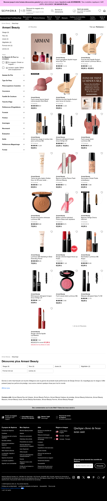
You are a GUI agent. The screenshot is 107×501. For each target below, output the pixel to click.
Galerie (22, 433)
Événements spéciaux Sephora (8, 444)
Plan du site (51, 486)
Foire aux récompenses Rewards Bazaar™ (26, 455)
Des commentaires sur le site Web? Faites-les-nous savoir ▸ (53, 408)
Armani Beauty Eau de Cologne (22, 397)
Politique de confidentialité (9, 486)
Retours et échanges (44, 435)
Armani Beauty (6, 23)
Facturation (41, 445)
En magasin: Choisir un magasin (16, 63)
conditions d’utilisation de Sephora (28, 486)
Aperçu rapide (67, 54)
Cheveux (42, 18)
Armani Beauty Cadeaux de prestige (62, 397)
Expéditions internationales (45, 448)
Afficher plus (6, 388)
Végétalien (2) (6, 42)
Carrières (4, 433)
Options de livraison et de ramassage (45, 438)
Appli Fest (10, 18)
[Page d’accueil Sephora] (9, 10)
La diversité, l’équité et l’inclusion (8, 454)
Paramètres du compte (26, 442)
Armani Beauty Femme (49, 399)
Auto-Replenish (24, 449)
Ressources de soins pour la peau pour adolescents (45, 467)
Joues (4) (5, 39)
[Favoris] (99, 11)
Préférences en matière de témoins (11, 488)
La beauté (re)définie (8, 460)
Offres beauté (23, 452)
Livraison (40, 442)
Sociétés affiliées (6, 440)
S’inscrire (100, 466)
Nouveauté (3, 18)
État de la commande (26, 436)
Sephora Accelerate (7, 458)
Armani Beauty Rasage (65, 399)
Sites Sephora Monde (8, 450)
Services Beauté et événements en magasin (27, 445)
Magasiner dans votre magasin (26, 462)
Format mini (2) (7, 45)
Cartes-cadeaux (93, 18)
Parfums (36, 18)
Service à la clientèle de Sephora (44, 431)
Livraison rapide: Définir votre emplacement (16, 68)
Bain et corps (49, 18)
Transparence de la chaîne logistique (9, 437)
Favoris (22, 459)
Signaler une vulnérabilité (9, 463)
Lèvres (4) (5, 49)
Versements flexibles (43, 460)
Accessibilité (41, 463)
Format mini (57, 18)
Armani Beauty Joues (15, 399)
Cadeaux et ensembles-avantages (78, 18)
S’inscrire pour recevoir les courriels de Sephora (88, 460)
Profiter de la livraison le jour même (26, 467)
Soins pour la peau (27, 18)
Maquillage (17, 18)
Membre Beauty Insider (26, 430)
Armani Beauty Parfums (42, 397)
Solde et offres (102, 18)
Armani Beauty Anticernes (83, 397)
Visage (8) (5, 32)
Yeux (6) (5, 36)
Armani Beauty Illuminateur (32, 399)
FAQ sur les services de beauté (44, 454)
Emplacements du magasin (45, 458)
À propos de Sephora (8, 430)
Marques (65, 18)
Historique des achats (26, 439)
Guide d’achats (42, 450)
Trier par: (97, 27)
